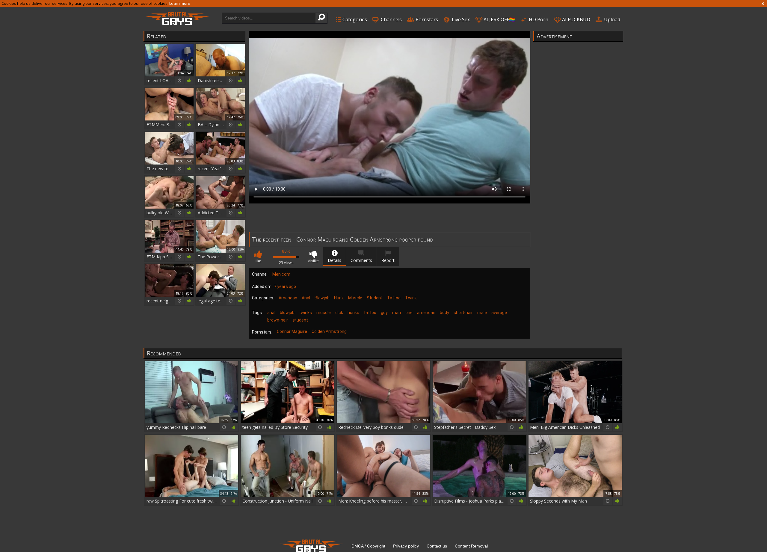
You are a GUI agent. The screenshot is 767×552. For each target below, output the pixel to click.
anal (271, 312)
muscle (323, 312)
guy (384, 312)
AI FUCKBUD (575, 19)
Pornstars (426, 19)
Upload (611, 19)
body (444, 312)
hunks (353, 312)
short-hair (463, 312)
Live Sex (460, 19)
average (499, 312)
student (300, 320)
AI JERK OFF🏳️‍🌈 (498, 19)
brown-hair (277, 320)
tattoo (370, 312)
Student (375, 297)
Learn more (179, 3)
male (482, 312)
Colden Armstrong (329, 331)
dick (339, 312)
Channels (391, 19)
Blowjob (322, 297)
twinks (305, 312)
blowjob (287, 312)
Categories (354, 19)
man (396, 312)
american (426, 312)
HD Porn (538, 19)
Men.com (281, 274)
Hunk (339, 297)
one (409, 312)
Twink (411, 297)
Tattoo (394, 297)
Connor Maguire (292, 331)
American (288, 297)
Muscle (355, 297)
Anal (306, 297)
